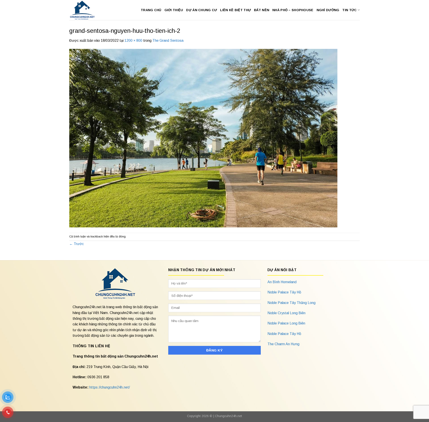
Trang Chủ (151, 10)
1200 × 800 (133, 40)
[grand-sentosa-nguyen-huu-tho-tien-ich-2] (203, 138)
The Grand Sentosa (167, 40)
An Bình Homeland (282, 282)
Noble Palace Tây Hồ (284, 292)
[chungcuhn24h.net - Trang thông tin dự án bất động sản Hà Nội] (84, 10)
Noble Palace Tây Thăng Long (291, 303)
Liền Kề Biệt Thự (235, 10)
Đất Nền (261, 10)
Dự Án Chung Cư (201, 10)
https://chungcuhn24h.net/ (109, 387)
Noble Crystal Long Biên (286, 313)
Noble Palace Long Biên (286, 323)
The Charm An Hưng (283, 344)
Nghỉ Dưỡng (328, 10)
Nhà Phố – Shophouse (292, 10)
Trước (76, 244)
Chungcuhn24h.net (228, 416)
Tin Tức (349, 10)
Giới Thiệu (173, 10)
